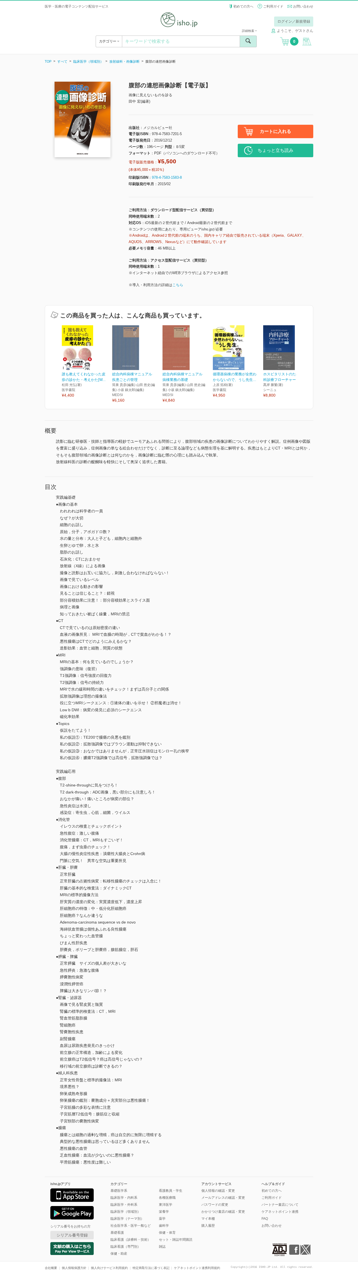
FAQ (265, 1219)
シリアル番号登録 (72, 1235)
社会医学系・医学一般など (130, 1226)
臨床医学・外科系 (123, 1205)
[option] (87, 361)
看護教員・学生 (170, 1191)
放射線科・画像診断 (124, 61)
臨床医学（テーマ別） (127, 1219)
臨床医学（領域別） (88, 61)
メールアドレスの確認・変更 (223, 1198)
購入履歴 (208, 1226)
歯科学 (164, 1226)
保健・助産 (118, 1254)
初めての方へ (243, 6)
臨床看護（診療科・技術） (130, 1240)
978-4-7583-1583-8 (167, 177)
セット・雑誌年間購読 (175, 1240)
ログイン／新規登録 (293, 21)
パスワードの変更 (214, 1205)
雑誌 (162, 1247)
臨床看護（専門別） (125, 1247)
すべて (62, 61)
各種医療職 (167, 1198)
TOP (48, 61)
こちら (177, 285)
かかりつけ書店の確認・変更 (223, 1212)
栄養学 (164, 1212)
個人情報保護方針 (74, 1268)
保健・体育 (167, 1233)
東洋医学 (165, 1205)
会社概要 (51, 1268)
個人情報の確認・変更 (218, 1191)
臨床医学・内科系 (123, 1198)
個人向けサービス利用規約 (109, 1268)
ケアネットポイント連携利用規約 (197, 1268)
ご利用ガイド (273, 6)
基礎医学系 (118, 1191)
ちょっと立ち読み (275, 150)
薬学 (162, 1219)
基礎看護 (117, 1233)
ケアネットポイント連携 (280, 1212)
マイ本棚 (208, 1219)
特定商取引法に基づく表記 (151, 1268)
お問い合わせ (303, 6)
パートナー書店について (280, 1205)
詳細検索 (248, 30)
